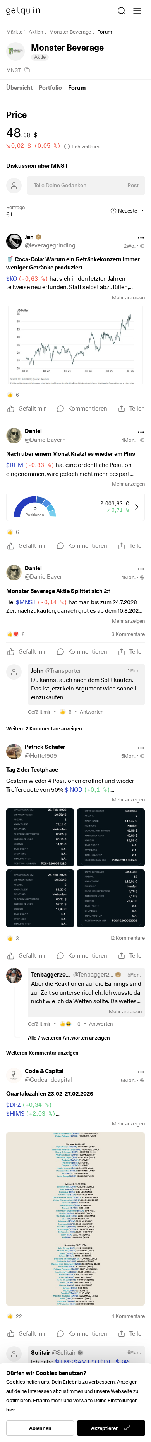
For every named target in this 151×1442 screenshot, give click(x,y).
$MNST (41, 602)
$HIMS (31, 1113)
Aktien (36, 32)
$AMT (82, 1361)
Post (133, 185)
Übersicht (19, 87)
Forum (77, 87)
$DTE (107, 1361)
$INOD (87, 789)
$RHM (30, 465)
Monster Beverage (70, 32)
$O (95, 1361)
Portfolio (50, 87)
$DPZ (29, 1104)
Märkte (14, 32)
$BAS (123, 1361)
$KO (27, 278)
